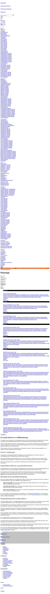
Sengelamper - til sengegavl (6, 262)
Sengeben (3, 254)
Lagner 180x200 (4, 202)
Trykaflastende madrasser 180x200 (8, 110)
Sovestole (2, 263)
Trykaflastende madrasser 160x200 (8, 111)
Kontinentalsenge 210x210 (6, 53)
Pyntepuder (3, 257)
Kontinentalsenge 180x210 (6, 55)
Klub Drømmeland (7, 574)
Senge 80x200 (3, 49)
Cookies (5, 566)
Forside (2, 269)
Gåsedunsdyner (4, 177)
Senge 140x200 (4, 46)
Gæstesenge (3, 38)
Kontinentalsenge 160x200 (6, 58)
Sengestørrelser (4, 40)
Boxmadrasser (3, 33)
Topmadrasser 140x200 (5, 133)
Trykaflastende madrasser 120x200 (8, 114)
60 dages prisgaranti (7, 561)
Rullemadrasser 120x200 (6, 236)
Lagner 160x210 (4, 203)
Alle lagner (3, 197)
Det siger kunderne (7, 575)
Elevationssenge (4, 34)
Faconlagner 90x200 (5, 223)
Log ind (3, 24)
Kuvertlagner (3, 211)
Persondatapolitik (6, 565)
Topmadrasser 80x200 (5, 137)
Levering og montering (8, 560)
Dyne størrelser (4, 163)
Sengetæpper (3, 258)
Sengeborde (3, 256)
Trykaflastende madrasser (6, 83)
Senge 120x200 (4, 47)
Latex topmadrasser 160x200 (6, 143)
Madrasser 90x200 (4, 94)
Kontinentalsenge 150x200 (6, 59)
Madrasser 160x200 (5, 90)
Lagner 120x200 (4, 206)
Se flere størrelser (4, 51)
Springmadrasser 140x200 (6, 102)
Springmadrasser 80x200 (6, 105)
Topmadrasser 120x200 (5, 134)
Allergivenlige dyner (5, 173)
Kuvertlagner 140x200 (5, 213)
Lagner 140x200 (4, 205)
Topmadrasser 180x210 (5, 130)
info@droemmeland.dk (8, 585)
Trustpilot (2, 591)
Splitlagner (3, 230)
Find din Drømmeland (7, 572)
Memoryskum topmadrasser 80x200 (8, 158)
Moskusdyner (3, 179)
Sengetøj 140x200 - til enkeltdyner (8, 192)
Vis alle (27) (3, 434)
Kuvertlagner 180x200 (5, 212)
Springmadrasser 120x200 (6, 103)
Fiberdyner (3, 176)
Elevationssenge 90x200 (6, 75)
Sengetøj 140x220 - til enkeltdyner (8, 191)
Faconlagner (3, 218)
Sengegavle (3, 251)
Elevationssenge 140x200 (6, 73)
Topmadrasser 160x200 (5, 132)
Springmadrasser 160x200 (6, 101)
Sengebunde (3, 252)
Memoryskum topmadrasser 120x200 (8, 156)
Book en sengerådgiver (8, 573)
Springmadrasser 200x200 (6, 98)
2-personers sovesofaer (5, 242)
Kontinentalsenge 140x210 (6, 60)
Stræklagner (3, 229)
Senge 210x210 (4, 41)
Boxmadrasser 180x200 (5, 65)
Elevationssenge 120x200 (6, 74)
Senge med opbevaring (5, 35)
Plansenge (8, 269)
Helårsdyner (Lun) (4, 182)
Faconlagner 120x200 (5, 222)
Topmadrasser (3, 119)
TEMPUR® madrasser (5, 84)
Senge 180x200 (4, 44)
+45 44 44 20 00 (6, 584)
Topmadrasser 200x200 (5, 128)
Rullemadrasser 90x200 (5, 237)
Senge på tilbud (4, 39)
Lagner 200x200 (4, 199)
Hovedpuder (3, 160)
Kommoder (3, 264)
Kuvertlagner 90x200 (5, 216)
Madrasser (3, 78)
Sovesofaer (3, 240)
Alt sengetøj (3, 188)
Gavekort (5, 578)
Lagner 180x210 (4, 200)
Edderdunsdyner (4, 175)
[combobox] (2, 286)
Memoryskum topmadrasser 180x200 (8, 152)
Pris (2, 276)
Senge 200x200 (4, 42)
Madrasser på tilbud (5, 85)
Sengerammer (3, 36)
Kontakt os (5, 558)
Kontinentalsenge (4, 32)
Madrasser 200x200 (5, 88)
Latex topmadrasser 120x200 (6, 145)
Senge (2, 28)
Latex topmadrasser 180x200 (6, 141)
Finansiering (5, 559)
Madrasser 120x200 (5, 92)
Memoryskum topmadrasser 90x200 (8, 157)
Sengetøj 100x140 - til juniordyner (8, 193)
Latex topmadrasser (5, 123)
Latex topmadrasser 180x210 (6, 140)
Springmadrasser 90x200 (6, 104)
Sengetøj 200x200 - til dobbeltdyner (8, 190)
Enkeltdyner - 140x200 (5, 167)
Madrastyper (3, 80)
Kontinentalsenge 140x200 (6, 61)
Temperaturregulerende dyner (7, 180)
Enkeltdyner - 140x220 (5, 166)
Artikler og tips (6, 577)
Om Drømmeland (6, 571)
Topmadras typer (4, 120)
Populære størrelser (4, 87)
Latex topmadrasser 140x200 (6, 144)
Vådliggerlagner (4, 231)
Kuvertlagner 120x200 (5, 215)
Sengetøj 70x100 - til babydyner (7, 195)
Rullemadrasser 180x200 (6, 233)
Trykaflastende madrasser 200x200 (8, 109)
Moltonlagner (3, 228)
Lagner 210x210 (4, 198)
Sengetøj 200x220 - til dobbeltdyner (8, 189)
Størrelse (2, 278)
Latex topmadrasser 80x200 (6, 147)
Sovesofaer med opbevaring (6, 246)
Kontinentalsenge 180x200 (6, 56)
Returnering (5, 564)
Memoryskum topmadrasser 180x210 (8, 151)
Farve (2, 281)
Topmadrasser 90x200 (5, 136)
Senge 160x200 (4, 45)
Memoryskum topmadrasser (6, 124)
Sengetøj (2, 186)
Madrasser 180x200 (5, 89)
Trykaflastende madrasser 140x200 (8, 113)
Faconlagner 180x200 (5, 219)
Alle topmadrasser (4, 121)
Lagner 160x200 (4, 204)
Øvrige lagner (3, 225)
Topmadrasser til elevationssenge (7, 125)
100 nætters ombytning (8, 562)
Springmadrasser (4, 82)
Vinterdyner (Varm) (5, 185)
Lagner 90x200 (4, 208)
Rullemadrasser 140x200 (6, 235)
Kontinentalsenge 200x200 (6, 54)
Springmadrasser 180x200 (6, 100)
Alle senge (3, 31)
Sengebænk (3, 260)
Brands (2, 265)
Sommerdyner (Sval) (5, 183)
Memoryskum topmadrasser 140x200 (8, 154)
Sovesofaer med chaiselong (6, 247)
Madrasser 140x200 (5, 91)
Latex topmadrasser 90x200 (6, 146)
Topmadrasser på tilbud (5, 126)
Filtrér (2, 288)
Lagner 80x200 (4, 209)
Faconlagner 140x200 (5, 221)
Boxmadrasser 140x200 (5, 66)
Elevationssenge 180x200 (6, 72)
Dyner (2, 162)
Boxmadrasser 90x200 (5, 68)
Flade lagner (3, 226)
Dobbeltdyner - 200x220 (6, 164)
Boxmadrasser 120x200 (5, 67)
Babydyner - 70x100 (5, 169)
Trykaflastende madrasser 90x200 (7, 115)
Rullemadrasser (4, 232)
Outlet (2, 267)
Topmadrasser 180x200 (5, 131)
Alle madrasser (4, 81)
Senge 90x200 (3, 48)
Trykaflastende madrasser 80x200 (7, 116)
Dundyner (3, 174)
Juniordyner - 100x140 (5, 168)
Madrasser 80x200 (4, 95)
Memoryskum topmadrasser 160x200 (8, 153)
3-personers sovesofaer (5, 244)
